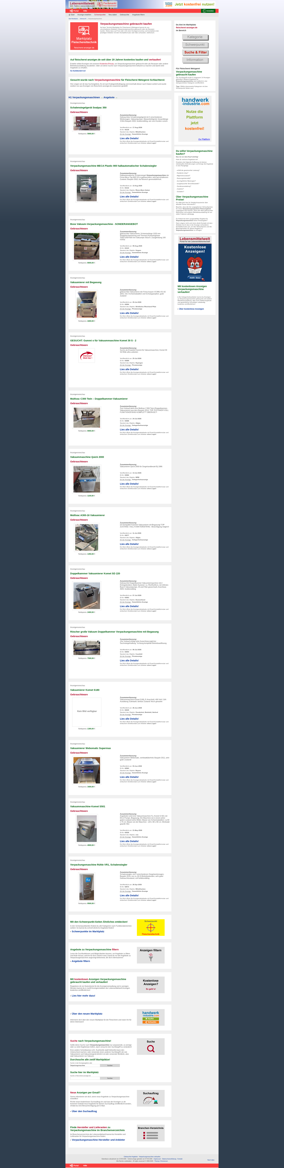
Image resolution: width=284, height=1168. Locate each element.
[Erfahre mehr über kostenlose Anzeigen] (151, 983)
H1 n (84, 97)
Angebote (109, 97)
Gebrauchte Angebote (131, 1156)
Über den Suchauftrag (84, 1111)
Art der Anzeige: (125, 134)
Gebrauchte (124, 15)
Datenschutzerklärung (169, 1159)
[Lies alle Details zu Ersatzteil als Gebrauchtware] (87, 355)
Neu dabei (113, 15)
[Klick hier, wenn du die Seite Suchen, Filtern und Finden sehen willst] (195, 49)
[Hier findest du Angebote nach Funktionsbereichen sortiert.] (151, 926)
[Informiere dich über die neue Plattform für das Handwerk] (195, 119)
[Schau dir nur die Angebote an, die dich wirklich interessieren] (151, 954)
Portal (76, 11)
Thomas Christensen (161, 1161)
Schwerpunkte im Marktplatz (88, 931)
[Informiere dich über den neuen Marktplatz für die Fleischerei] (151, 1016)
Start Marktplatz (73, 18)
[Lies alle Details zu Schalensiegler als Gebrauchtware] (86, 887)
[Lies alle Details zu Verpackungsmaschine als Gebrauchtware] (86, 123)
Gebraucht (83, 18)
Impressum (157, 1159)
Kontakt (180, 1159)
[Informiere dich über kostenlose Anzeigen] (195, 259)
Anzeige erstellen (84, 15)
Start (72, 15)
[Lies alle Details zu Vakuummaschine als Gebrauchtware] (86, 479)
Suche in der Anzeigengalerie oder (81, 1063)
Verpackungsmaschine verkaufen (149, 1156)
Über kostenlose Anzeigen (191, 309)
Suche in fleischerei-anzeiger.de (80, 1076)
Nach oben (210, 1160)
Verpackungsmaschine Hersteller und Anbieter (98, 1139)
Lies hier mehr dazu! (83, 995)
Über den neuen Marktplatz (87, 1013)
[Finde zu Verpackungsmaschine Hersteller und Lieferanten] (151, 1132)
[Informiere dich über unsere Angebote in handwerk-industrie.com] (189, 4)
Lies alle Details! (129, 138)
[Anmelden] (208, 11)
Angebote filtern (138, 15)
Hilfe (85, 11)
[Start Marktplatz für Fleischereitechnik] (93, 4)
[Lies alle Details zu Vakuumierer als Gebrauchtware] (87, 304)
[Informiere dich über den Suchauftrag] (151, 1097)
